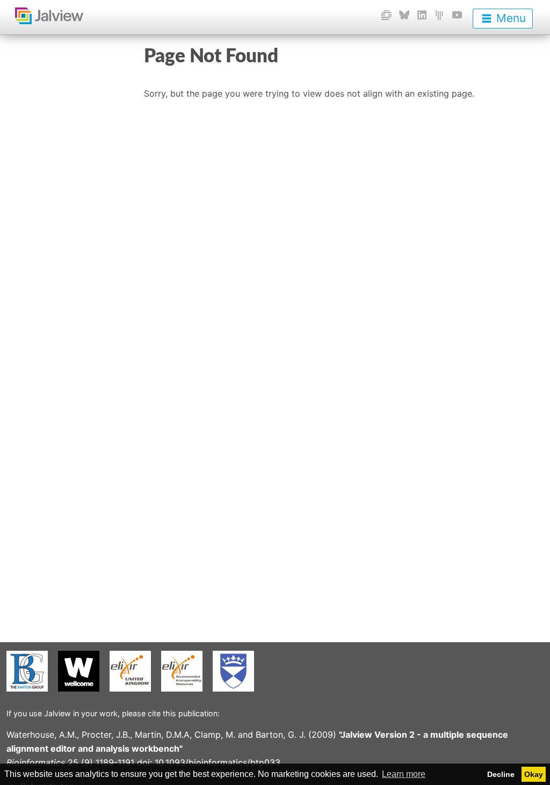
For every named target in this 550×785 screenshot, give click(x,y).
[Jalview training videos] (457, 14)
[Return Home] (41, 15)
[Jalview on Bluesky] (404, 14)
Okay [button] (533, 774)
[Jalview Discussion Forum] (386, 14)
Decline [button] (501, 774)
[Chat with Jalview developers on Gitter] (439, 14)
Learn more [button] (403, 774)
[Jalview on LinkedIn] (422, 14)
